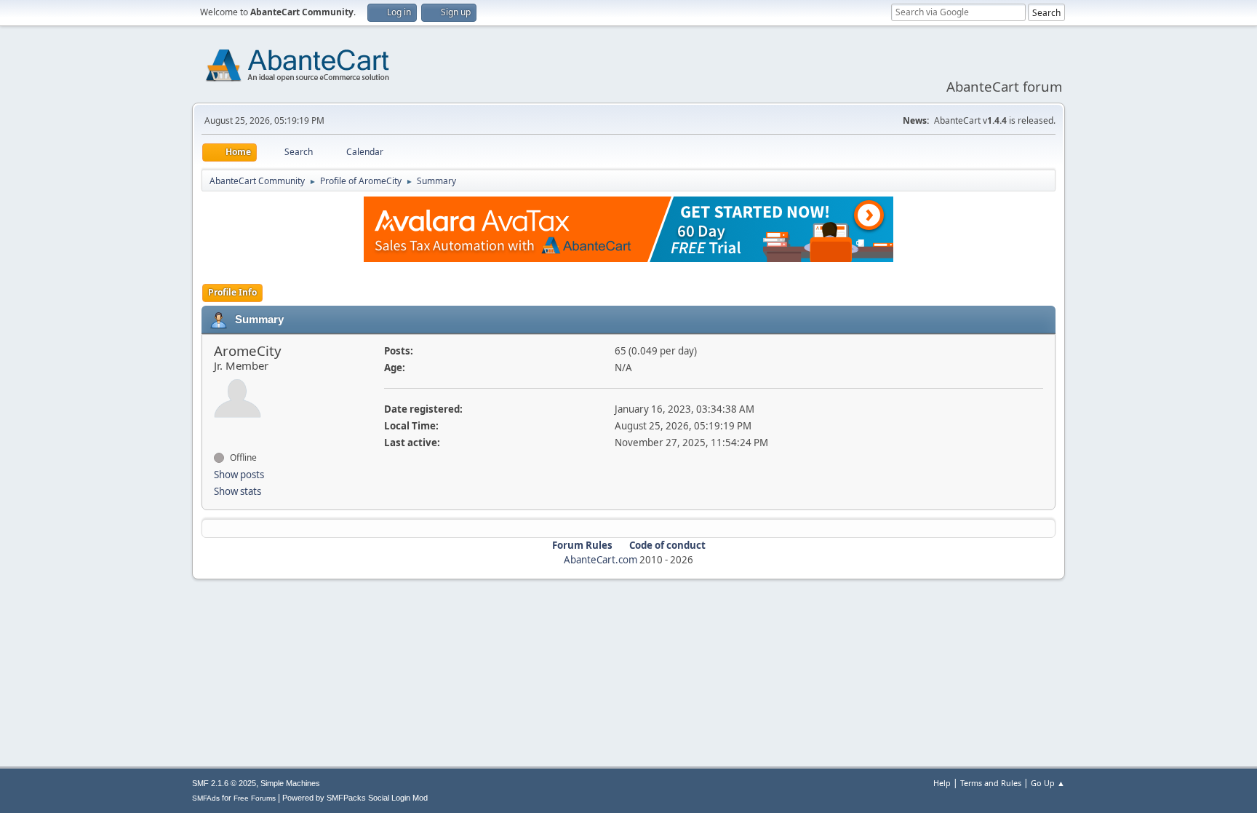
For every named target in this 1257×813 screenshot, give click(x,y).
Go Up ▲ (1048, 782)
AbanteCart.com (600, 559)
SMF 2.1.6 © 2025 (224, 783)
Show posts (239, 474)
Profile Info (232, 292)
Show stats (237, 491)
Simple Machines (290, 783)
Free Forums (255, 798)
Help (942, 782)
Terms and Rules (990, 782)
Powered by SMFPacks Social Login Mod (355, 797)
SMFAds (206, 798)
